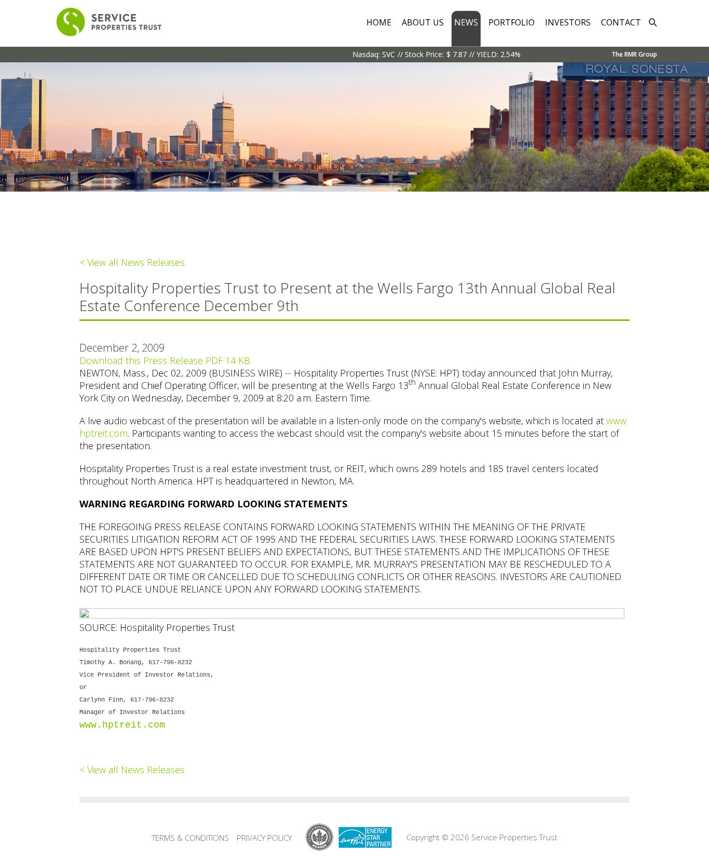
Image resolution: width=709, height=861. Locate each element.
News (466, 22)
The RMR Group (634, 54)
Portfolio (511, 22)
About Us (423, 22)
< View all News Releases (132, 262)
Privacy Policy (264, 837)
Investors (568, 22)
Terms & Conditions (190, 837)
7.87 (460, 54)
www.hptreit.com (122, 725)
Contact (621, 22)
